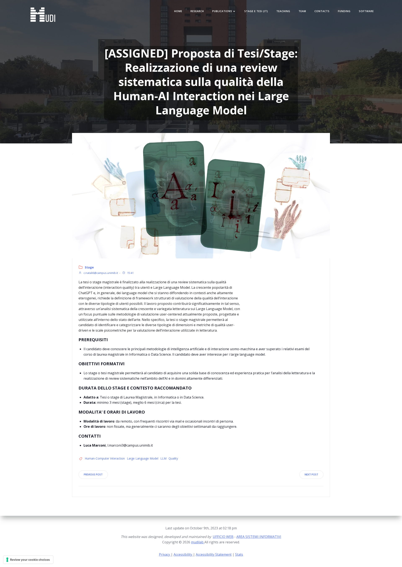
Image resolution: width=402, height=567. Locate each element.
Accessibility (183, 554)
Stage (89, 267)
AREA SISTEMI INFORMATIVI (258, 536)
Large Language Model (142, 458)
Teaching (283, 11)
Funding (344, 11)
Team (302, 11)
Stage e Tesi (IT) (256, 11)
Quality (173, 458)
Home (178, 11)
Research (197, 11)
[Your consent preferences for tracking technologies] (28, 560)
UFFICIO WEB (223, 536)
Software (366, 11)
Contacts (322, 11)
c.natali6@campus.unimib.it (100, 273)
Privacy (165, 554)
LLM (163, 458)
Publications (222, 11)
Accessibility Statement (214, 554)
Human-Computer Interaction (105, 458)
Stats (239, 554)
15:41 (130, 273)
